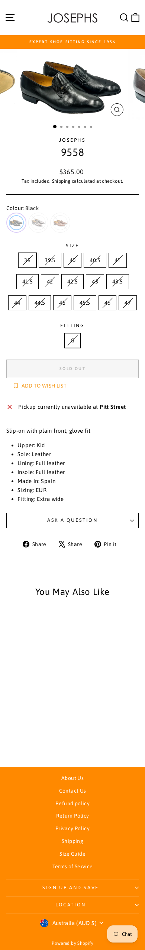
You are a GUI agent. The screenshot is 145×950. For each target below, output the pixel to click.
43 (95, 281)
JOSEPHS (72, 140)
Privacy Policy (72, 828)
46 (107, 303)
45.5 (85, 303)
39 (27, 260)
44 (17, 303)
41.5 (27, 281)
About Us (72, 778)
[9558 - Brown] (31, 740)
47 (128, 303)
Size (72, 245)
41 (118, 260)
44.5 (40, 303)
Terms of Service (72, 866)
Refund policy (72, 803)
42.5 (72, 281)
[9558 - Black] (23, 740)
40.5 (95, 260)
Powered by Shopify (72, 943)
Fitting (72, 325)
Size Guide (72, 854)
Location (70, 904)
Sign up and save (70, 887)
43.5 (117, 281)
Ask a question (72, 520)
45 (62, 303)
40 (73, 260)
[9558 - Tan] (40, 740)
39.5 (50, 260)
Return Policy (72, 816)
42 (50, 281)
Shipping (61, 181)
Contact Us (72, 791)
